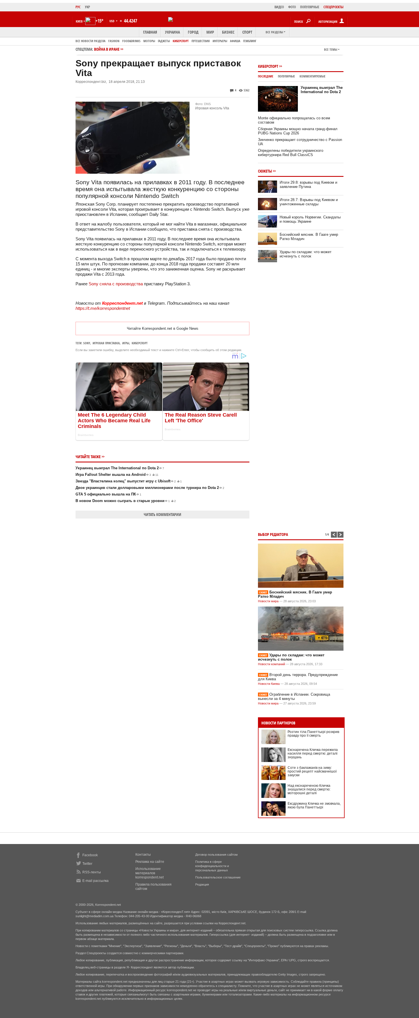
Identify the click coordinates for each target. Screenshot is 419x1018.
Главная (150, 32)
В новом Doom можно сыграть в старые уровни (126, 501)
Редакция (202, 884)
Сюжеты (265, 171)
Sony (86, 343)
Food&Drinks (131, 41)
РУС (78, 7)
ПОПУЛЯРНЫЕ (309, 7)
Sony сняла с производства (116, 283)
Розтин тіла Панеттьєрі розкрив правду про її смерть (313, 734)
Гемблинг (249, 41)
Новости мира (268, 601)
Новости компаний (271, 664)
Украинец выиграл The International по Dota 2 (120, 468)
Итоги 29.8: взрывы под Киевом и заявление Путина (308, 184)
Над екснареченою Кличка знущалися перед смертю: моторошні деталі (309, 789)
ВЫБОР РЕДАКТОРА (273, 534)
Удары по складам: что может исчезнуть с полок (305, 254)
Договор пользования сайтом (216, 854)
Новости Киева (269, 683)
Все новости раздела (90, 41)
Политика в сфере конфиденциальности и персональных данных (212, 866)
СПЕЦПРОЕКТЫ (333, 7)
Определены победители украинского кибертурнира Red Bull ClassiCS (290, 152)
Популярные (286, 76)
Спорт (247, 32)
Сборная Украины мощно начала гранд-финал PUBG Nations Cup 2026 (297, 131)
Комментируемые (313, 76)
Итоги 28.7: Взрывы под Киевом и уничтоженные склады (309, 202)
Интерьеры (220, 41)
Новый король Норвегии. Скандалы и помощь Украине (310, 219)
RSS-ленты (91, 872)
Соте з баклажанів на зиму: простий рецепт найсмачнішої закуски (312, 771)
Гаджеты (164, 41)
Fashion (113, 41)
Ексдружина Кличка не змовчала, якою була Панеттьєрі (314, 805)
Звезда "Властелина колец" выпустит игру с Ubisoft (129, 481)
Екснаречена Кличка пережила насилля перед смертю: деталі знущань (313, 753)
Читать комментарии (162, 514)
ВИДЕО (279, 7)
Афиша (235, 41)
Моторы (149, 41)
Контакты (143, 855)
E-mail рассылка (95, 881)
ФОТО (292, 7)
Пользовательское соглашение (218, 877)
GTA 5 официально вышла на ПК (108, 494)
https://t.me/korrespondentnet (103, 308)
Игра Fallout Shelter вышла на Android (117, 474)
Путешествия (201, 41)
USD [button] (112, 21)
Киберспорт (181, 41)
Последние (265, 76)
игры (125, 343)
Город (193, 32)
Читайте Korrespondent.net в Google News (162, 328)
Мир (210, 32)
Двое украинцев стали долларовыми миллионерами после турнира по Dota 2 (150, 488)
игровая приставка (106, 343)
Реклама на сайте (149, 862)
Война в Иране (106, 49)
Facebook (90, 855)
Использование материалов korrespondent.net (149, 873)
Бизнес (228, 32)
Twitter (87, 864)
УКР (87, 7)
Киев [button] (79, 21)
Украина (172, 32)
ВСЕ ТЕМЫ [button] (330, 49)
